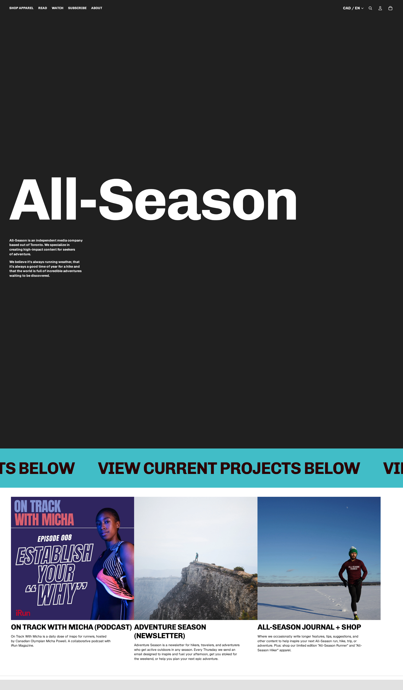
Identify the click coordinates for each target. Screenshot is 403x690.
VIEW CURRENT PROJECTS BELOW (199, 468)
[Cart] (390, 8)
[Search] (370, 8)
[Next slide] (387, 579)
